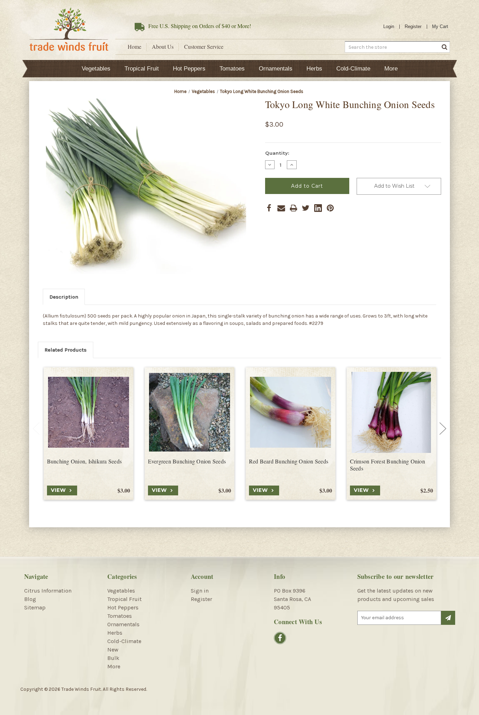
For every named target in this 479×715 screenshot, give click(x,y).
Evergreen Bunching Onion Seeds (187, 461)
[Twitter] (306, 208)
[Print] (293, 208)
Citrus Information (48, 590)
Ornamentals (275, 68)
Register (413, 26)
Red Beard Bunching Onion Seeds (289, 461)
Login (388, 26)
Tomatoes (232, 68)
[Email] (281, 208)
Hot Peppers (189, 68)
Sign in (200, 590)
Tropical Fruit (141, 68)
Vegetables (96, 68)
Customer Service (203, 46)
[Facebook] (269, 208)
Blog (30, 599)
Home (134, 46)
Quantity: (277, 153)
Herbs (314, 68)
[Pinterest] (330, 208)
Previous (36, 428)
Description (63, 297)
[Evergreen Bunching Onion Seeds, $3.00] (189, 412)
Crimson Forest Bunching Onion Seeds (387, 465)
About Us (163, 46)
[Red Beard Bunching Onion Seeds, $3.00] (290, 412)
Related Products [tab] (66, 350)
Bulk (113, 658)
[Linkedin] (318, 208)
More (391, 68)
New (113, 649)
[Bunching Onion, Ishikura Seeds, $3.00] (88, 412)
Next (443, 428)
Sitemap (35, 607)
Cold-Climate (353, 68)
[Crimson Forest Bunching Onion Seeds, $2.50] (391, 412)
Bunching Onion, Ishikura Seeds (84, 461)
